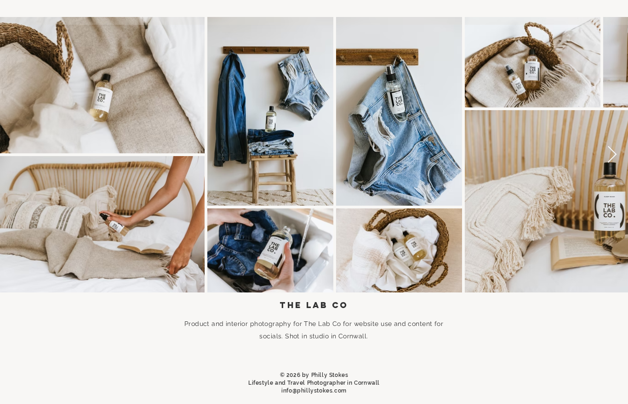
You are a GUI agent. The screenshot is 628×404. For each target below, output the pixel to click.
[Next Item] (612, 155)
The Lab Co (322, 323)
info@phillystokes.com (314, 390)
